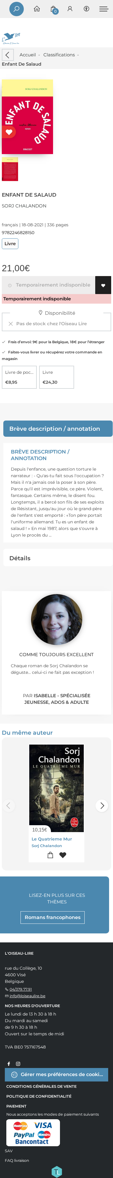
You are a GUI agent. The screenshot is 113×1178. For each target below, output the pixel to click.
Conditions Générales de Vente (41, 1086)
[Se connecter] (70, 9)
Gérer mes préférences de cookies (62, 1074)
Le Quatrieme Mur (52, 839)
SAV (9, 1151)
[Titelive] (56, 1171)
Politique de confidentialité (38, 1096)
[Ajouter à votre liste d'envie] (103, 285)
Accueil (28, 55)
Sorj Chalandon (24, 206)
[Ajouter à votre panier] (50, 855)
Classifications (59, 55)
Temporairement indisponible (52, 285)
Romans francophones (52, 917)
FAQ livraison (17, 1160)
